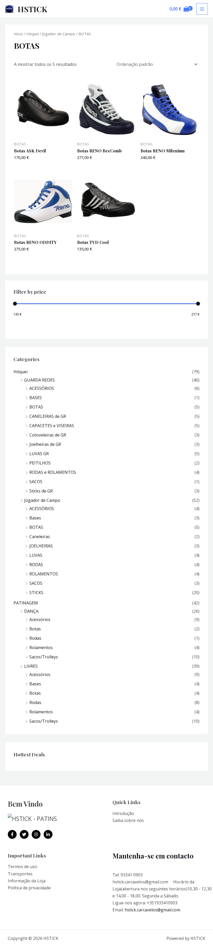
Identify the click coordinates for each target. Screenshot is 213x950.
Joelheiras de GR (45, 444)
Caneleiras (39, 536)
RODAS (36, 564)
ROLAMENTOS (43, 574)
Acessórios (39, 619)
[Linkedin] (48, 834)
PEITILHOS (40, 463)
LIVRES (31, 666)
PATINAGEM (26, 603)
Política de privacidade (29, 888)
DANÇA (31, 611)
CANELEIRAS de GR (47, 416)
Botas (35, 629)
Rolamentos (41, 647)
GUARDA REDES (39, 380)
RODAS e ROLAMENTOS (52, 472)
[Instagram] (36, 834)
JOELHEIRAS (41, 546)
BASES (35, 397)
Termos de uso (22, 866)
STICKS (36, 592)
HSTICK (32, 9)
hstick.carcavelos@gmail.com (152, 910)
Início (18, 33)
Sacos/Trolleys (43, 657)
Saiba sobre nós (128, 820)
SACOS (35, 481)
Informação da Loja (26, 881)
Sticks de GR (41, 491)
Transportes (20, 874)
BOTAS (36, 407)
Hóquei (21, 372)
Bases (35, 518)
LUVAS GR (39, 453)
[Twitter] (24, 834)
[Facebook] (12, 834)
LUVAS (35, 555)
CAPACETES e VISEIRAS (51, 425)
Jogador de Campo (42, 500)
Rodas (35, 638)
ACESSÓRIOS (41, 388)
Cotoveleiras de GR (47, 435)
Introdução (123, 813)
